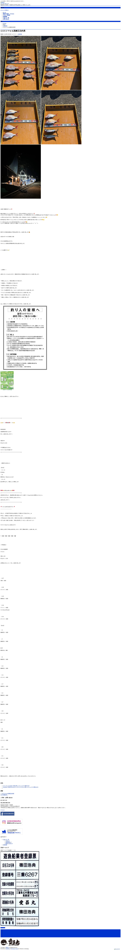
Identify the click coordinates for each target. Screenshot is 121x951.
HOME (4, 23)
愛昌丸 (7, 947)
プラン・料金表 (6, 932)
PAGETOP (3, 927)
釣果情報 (5, 25)
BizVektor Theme (14, 948)
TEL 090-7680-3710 (5, 802)
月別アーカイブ (4, 850)
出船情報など (9, 842)
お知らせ (8, 840)
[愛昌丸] (3, 2)
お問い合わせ (6, 936)
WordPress (8, 948)
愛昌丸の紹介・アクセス (8, 931)
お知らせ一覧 (6, 839)
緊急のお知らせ (9, 843)
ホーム (4, 929)
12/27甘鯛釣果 (4, 794)
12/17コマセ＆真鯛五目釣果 (7, 793)
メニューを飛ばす (5, 10)
